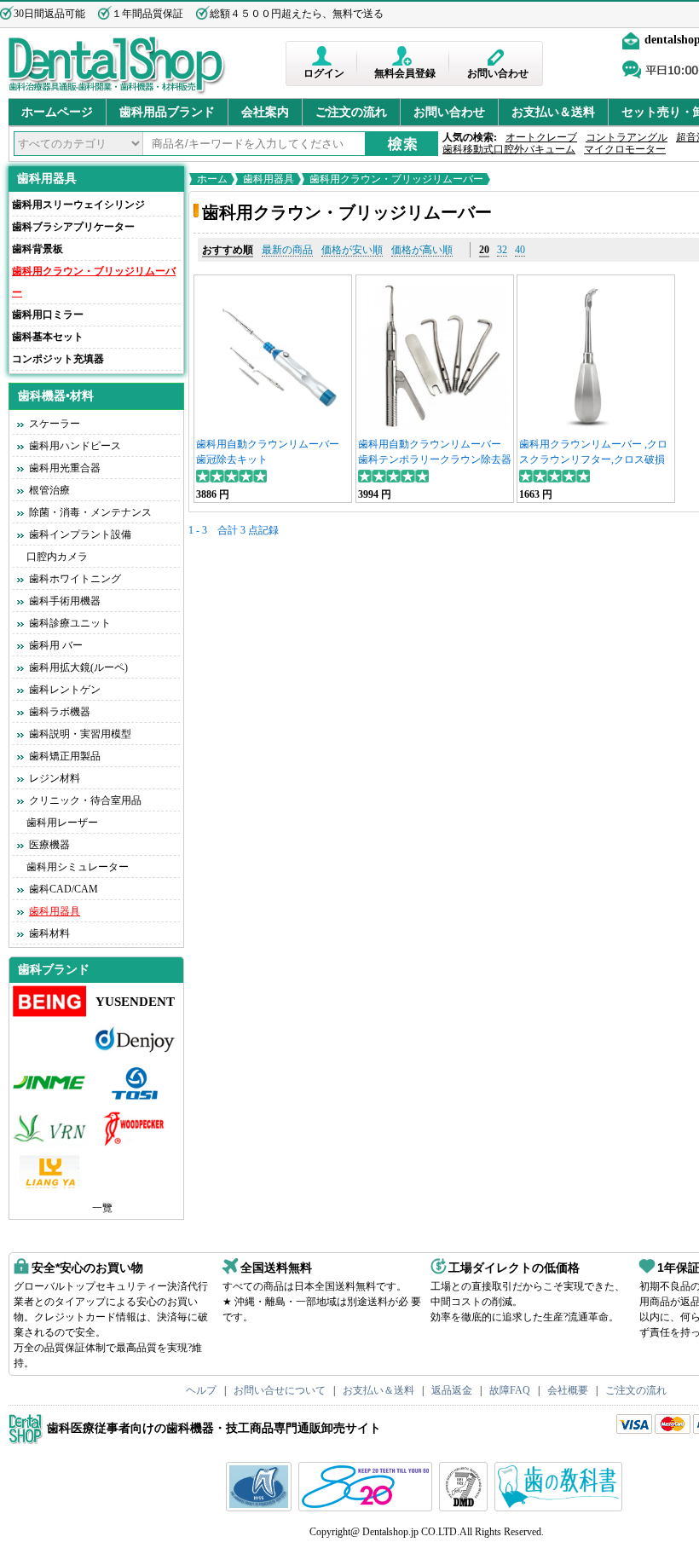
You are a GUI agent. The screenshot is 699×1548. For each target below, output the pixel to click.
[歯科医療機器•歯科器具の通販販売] (117, 92)
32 (502, 250)
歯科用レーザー (62, 823)
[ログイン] (323, 56)
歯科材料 (49, 933)
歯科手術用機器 (65, 601)
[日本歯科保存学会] (261, 1508)
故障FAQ (509, 1390)
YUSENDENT (135, 1001)
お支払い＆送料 (553, 112)
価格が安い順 (352, 250)
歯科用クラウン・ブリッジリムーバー (396, 179)
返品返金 (451, 1390)
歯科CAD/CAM (63, 889)
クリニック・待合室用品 (85, 800)
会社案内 (265, 112)
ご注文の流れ (351, 112)
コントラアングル (626, 137)
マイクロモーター (625, 149)
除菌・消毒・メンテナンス (90, 512)
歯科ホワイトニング (75, 579)
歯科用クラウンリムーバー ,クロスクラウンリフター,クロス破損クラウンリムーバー (593, 459)
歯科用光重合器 (65, 468)
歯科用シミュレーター (77, 867)
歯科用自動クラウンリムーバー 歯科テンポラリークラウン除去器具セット (434, 459)
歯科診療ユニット (70, 623)
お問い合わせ (498, 73)
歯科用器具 (47, 178)
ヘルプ (201, 1390)
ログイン (323, 73)
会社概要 (567, 1390)
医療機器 (49, 845)
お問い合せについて (280, 1390)
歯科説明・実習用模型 (80, 734)
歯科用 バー (56, 645)
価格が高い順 (422, 250)
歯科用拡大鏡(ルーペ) (78, 667)
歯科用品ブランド (167, 112)
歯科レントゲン (65, 690)
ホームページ (57, 112)
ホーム (212, 179)
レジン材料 (54, 778)
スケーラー (54, 424)
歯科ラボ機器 (59, 712)
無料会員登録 (405, 73)
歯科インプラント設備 (80, 534)
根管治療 (49, 490)
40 (520, 250)
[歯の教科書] (560, 1508)
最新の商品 (287, 250)
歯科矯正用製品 (65, 756)
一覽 (102, 1208)
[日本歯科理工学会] (465, 1508)
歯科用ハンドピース (75, 446)
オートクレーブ (541, 137)
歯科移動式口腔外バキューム (508, 149)
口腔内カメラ (57, 557)
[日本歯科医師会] (367, 1508)
